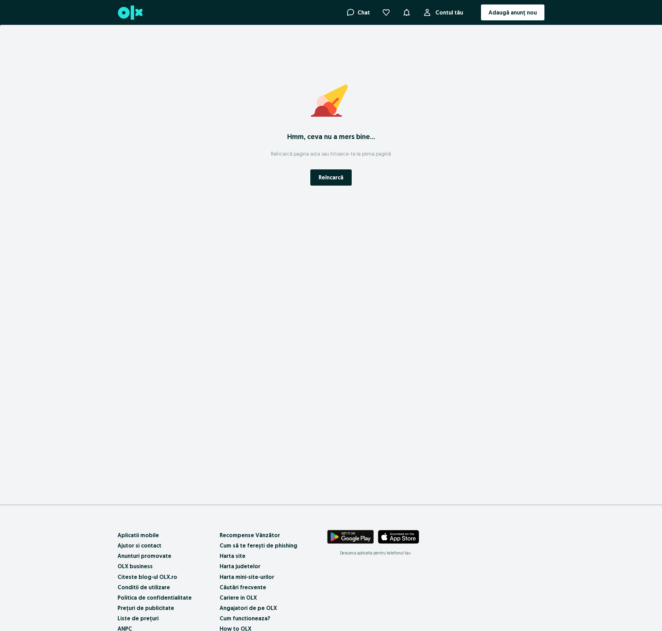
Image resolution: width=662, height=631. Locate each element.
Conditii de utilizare (144, 587)
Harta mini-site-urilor (247, 576)
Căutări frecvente (243, 587)
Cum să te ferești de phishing (258, 545)
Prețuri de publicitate (146, 607)
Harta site (232, 555)
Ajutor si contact (139, 545)
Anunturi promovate (144, 555)
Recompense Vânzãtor (250, 535)
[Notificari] (406, 12)
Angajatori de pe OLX (248, 607)
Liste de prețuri (138, 618)
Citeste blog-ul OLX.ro (147, 576)
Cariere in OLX (238, 597)
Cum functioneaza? (245, 618)
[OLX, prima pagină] (130, 13)
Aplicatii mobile (138, 535)
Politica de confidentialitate (155, 597)
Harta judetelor (240, 566)
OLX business (135, 566)
